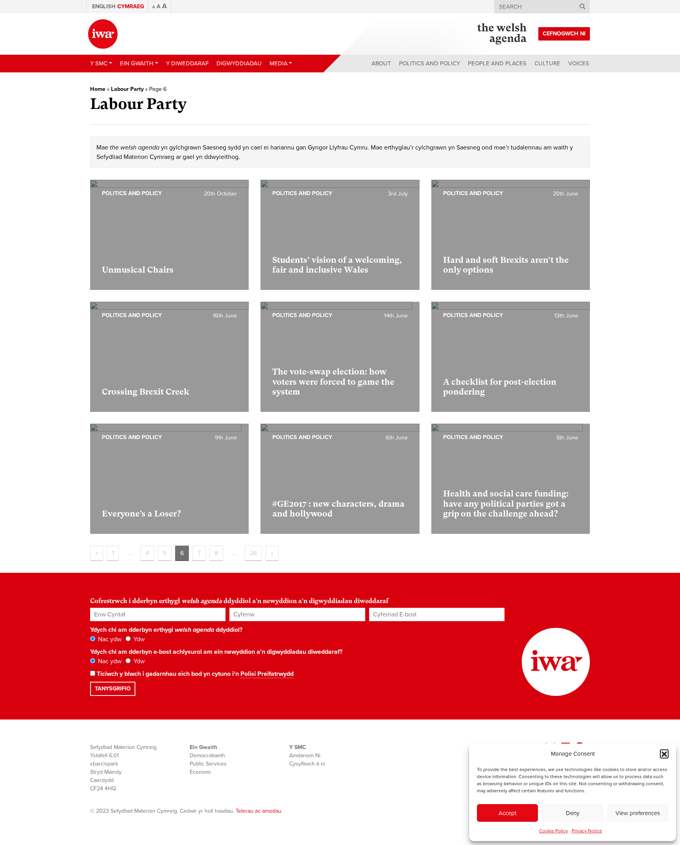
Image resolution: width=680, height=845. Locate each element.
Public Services (208, 763)
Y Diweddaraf (187, 63)
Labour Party (127, 89)
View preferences (637, 813)
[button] (664, 754)
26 (253, 553)
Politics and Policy (429, 63)
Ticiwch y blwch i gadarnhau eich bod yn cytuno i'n (194, 674)
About (381, 63)
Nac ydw (109, 639)
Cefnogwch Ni (564, 33)
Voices (578, 63)
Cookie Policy (553, 831)
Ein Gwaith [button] (136, 63)
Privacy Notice (587, 831)
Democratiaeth (207, 755)
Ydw (138, 639)
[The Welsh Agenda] (502, 33)
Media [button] (279, 63)
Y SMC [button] (98, 63)
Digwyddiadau (239, 63)
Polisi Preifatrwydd (267, 674)
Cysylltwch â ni (307, 763)
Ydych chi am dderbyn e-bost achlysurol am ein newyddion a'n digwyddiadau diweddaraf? (216, 652)
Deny (572, 813)
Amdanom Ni (304, 755)
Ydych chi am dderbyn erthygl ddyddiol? (166, 630)
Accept (507, 813)
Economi (200, 772)
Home (97, 89)
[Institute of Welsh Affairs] (103, 34)
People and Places (497, 63)
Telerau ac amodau (258, 811)
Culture (547, 63)
